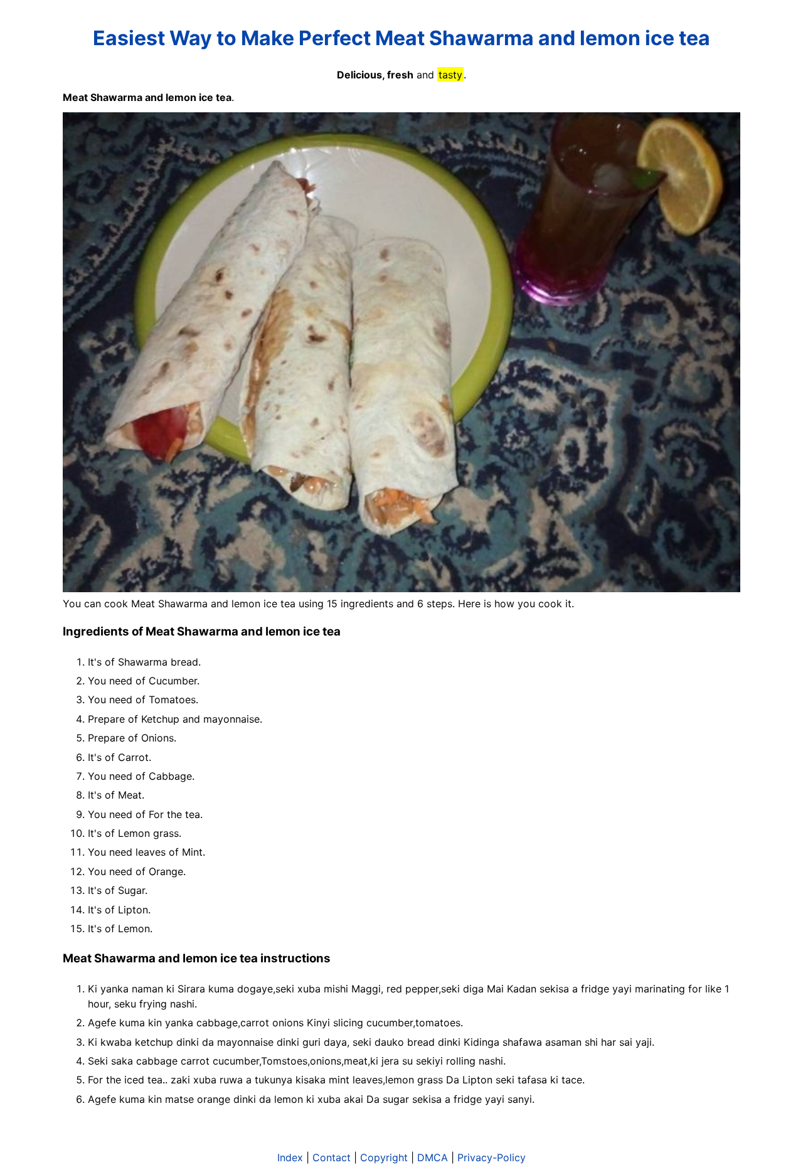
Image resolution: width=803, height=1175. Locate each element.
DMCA (432, 1157)
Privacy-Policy (491, 1157)
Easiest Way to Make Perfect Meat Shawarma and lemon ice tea (401, 38)
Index (290, 1157)
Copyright (384, 1157)
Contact (331, 1157)
